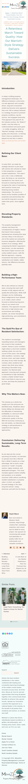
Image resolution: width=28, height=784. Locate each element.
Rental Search (7, 736)
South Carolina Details (10, 750)
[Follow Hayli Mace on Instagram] (17, 547)
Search (4, 670)
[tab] (12, 621)
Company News (8, 22)
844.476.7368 (5, 3)
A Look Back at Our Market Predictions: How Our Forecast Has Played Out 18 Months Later (21, 562)
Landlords (14, 23)
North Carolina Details (9, 753)
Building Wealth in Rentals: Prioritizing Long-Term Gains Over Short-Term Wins (6, 563)
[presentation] (14, 596)
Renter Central (7, 739)
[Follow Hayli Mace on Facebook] (10, 547)
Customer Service (18, 22)
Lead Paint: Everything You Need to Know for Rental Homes (14, 609)
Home (7, 13)
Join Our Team (7, 747)
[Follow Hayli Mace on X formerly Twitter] (14, 547)
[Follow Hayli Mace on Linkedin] (23, 547)
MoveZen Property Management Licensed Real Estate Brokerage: (13, 760)
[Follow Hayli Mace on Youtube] (20, 547)
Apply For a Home (8, 742)
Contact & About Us (9, 745)
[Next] (24, 604)
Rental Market (18, 25)
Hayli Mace (14, 514)
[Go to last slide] (4, 604)
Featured (7, 23)
